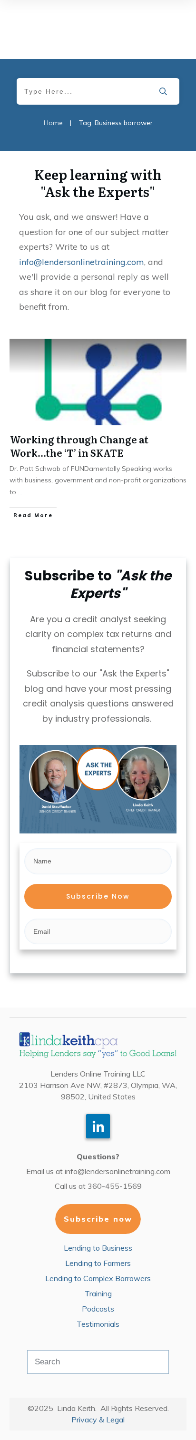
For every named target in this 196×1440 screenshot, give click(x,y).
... (20, 492)
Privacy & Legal (98, 1419)
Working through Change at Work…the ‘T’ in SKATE (79, 446)
